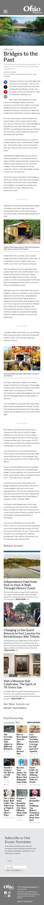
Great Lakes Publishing (29, 887)
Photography (20, 708)
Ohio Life (8, 49)
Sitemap (19, 901)
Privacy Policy (28, 901)
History (7, 708)
